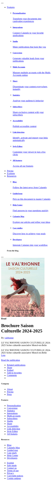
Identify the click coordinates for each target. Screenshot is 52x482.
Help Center (12, 455)
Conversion (12, 408)
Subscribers (12, 418)
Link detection (13, 429)
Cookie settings (14, 478)
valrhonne (9, 338)
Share (9, 423)
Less (3, 355)
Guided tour (12, 450)
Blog (9, 445)
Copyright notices (15, 476)
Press (9, 394)
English (10, 463)
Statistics (11, 410)
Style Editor (12, 431)
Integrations (12, 413)
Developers (12, 458)
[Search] (2, 257)
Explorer (11, 173)
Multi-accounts (14, 416)
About (10, 389)
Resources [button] (11, 176)
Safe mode (12, 465)
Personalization (14, 405)
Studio (10, 421)
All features (12, 434)
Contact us (12, 468)
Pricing (10, 171)
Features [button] (11, 7)
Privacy (10, 473)
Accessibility (13, 426)
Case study (12, 453)
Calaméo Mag (13, 447)
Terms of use (13, 470)
